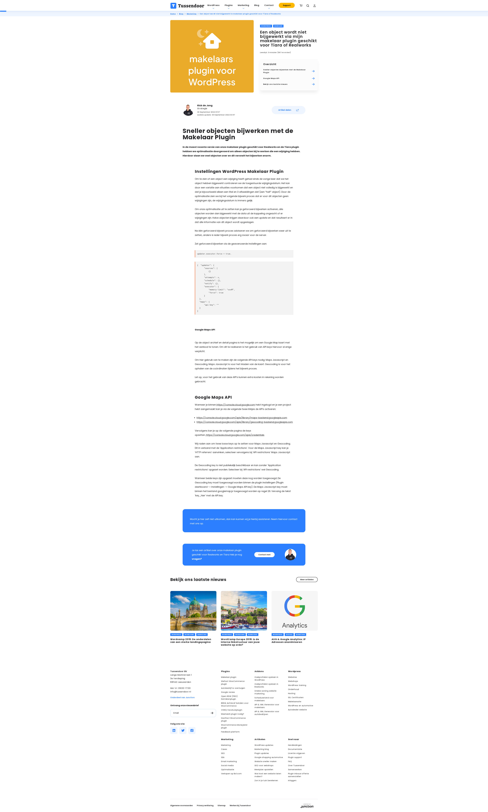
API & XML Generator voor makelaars (267, 706)
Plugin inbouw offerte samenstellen (298, 775)
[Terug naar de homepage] (187, 6)
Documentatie (295, 749)
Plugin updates (262, 753)
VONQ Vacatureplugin (231, 710)
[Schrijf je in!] (212, 713)
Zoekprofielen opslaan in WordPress (266, 678)
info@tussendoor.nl (180, 691)
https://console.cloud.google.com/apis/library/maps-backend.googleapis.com (242, 417)
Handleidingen (295, 745)
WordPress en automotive (300, 705)
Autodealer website (297, 709)
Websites (292, 677)
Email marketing (229, 761)
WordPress (266, 26)
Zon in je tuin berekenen (266, 780)
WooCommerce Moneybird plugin (234, 726)
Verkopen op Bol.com (231, 773)
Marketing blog (262, 749)
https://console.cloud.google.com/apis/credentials (234, 435)
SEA (222, 757)
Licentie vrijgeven (296, 753)
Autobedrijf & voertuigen (233, 688)
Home (173, 14)
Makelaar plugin (228, 677)
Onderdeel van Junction (182, 697)
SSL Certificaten (296, 697)
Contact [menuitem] (269, 5)
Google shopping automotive (269, 757)
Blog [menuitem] (256, 5)
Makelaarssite (294, 701)
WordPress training (297, 685)
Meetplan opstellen (264, 769)
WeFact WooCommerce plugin (233, 682)
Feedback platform (230, 732)
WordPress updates (264, 745)
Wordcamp (189, 634)
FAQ (290, 761)
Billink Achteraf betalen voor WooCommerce (234, 704)
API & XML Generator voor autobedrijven (267, 713)
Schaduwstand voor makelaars (264, 699)
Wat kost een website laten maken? (268, 775)
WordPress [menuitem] (213, 5)
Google (289, 634)
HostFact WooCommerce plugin (233, 719)
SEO (223, 753)
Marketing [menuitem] (243, 5)
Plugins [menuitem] (229, 5)
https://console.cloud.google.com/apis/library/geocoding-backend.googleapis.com (245, 422)
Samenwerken (295, 769)
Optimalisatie (227, 769)
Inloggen (292, 780)
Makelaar (278, 26)
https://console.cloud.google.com (235, 404)
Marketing (191, 14)
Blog (181, 14)
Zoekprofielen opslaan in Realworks (266, 685)
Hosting (291, 693)
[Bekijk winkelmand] (301, 6)
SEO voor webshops (264, 765)
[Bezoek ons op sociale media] (173, 730)
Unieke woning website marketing (266, 692)
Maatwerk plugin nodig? (232, 714)
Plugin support (295, 757)
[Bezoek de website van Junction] (307, 805)
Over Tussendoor (296, 765)
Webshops (293, 681)
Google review (228, 692)
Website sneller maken (266, 761)
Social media (227, 765)
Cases (224, 749)
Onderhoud (293, 689)
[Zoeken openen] (308, 6)
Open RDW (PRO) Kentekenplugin (229, 697)
